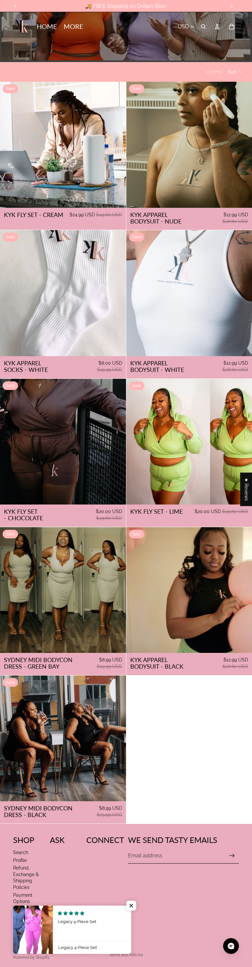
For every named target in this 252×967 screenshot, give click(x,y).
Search (20, 852)
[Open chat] (231, 946)
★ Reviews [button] (246, 489)
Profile (20, 860)
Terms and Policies (126, 955)
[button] (235, 72)
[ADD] (116, 346)
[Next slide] (242, 293)
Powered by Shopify (31, 957)
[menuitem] (73, 26)
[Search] (203, 26)
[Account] (217, 26)
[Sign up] (232, 856)
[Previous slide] (136, 293)
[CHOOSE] (116, 198)
